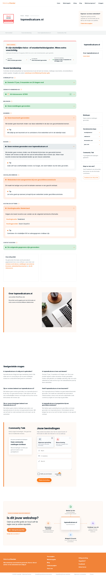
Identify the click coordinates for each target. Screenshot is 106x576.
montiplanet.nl (88, 132)
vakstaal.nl (87, 136)
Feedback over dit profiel (91, 177)
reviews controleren (12, 264)
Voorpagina (50, 556)
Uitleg (75, 3)
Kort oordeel (8, 32)
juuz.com (86, 144)
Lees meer (86, 56)
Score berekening (26, 32)
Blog (80, 3)
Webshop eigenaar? (90, 3)
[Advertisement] (58, 267)
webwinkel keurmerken (19, 266)
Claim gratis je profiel (17, 530)
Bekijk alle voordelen (13, 534)
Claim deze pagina (86, 23)
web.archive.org (54, 380)
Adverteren (82, 567)
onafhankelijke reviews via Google (28, 166)
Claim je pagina (51, 565)
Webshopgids (66, 3)
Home (58, 3)
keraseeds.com (88, 140)
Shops (27, 15)
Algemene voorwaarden (80, 574)
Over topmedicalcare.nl (44, 32)
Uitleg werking (83, 558)
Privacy (91, 574)
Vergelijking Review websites (63, 574)
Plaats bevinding (44, 480)
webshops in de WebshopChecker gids (37, 73)
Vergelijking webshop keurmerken (43, 574)
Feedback (82, 564)
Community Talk (61, 32)
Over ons (50, 568)
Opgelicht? (82, 561)
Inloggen (100, 3)
